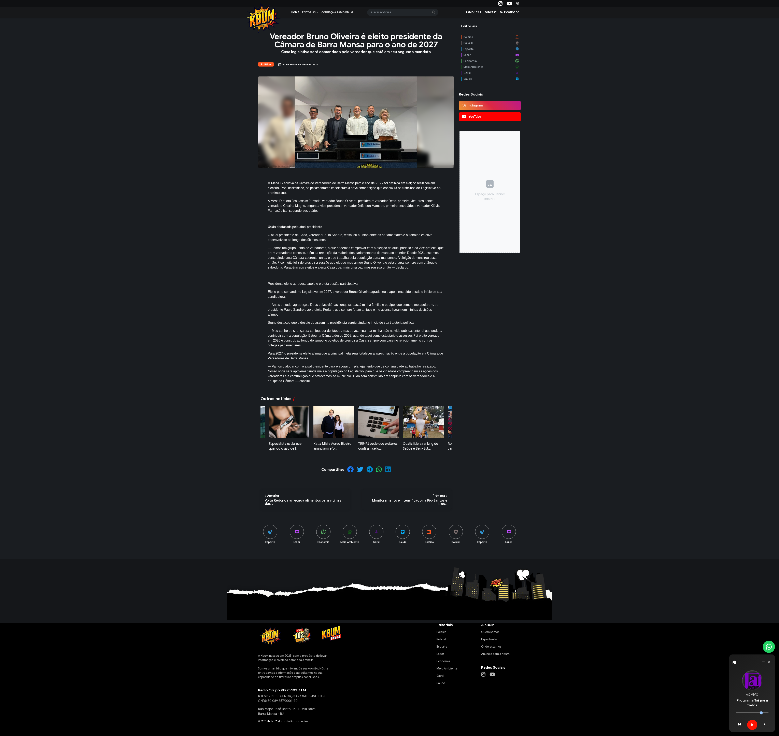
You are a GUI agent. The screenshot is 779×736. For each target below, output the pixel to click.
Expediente (489, 639)
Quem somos (490, 632)
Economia (443, 661)
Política (441, 632)
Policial (441, 639)
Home (295, 12)
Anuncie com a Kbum (495, 654)
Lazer (440, 654)
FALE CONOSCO (509, 12)
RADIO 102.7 (473, 12)
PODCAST (490, 12)
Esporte (442, 646)
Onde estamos (491, 646)
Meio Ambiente (447, 668)
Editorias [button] (309, 12)
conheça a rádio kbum (337, 12)
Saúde (441, 683)
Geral (440, 676)
